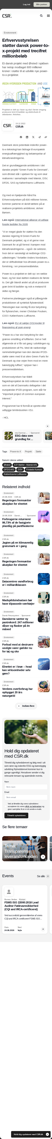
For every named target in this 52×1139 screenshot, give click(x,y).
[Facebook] (21, 137)
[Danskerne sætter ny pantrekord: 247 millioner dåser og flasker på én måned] (26, 621)
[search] (41, 15)
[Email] (39, 137)
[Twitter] (33, 137)
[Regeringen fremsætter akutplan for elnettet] (26, 499)
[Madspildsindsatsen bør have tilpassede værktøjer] (26, 598)
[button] (47, 426)
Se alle (41, 876)
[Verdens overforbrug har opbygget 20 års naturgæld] (26, 689)
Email (6, 792)
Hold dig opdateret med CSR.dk (29, 1134)
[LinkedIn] (27, 137)
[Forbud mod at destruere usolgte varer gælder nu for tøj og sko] (26, 644)
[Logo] (7, 16)
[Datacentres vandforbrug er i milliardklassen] (26, 580)
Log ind (26, 4)
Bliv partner (41, 4)
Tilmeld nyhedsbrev (16, 815)
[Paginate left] (4, 848)
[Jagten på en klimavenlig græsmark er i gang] (26, 541)
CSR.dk (19, 126)
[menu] (48, 15)
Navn (6, 782)
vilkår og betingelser (33, 806)
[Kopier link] (46, 137)
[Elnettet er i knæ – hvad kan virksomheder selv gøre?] (26, 666)
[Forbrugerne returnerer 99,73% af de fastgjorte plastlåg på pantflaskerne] (26, 519)
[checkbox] (5, 806)
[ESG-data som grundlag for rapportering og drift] (22, 436)
